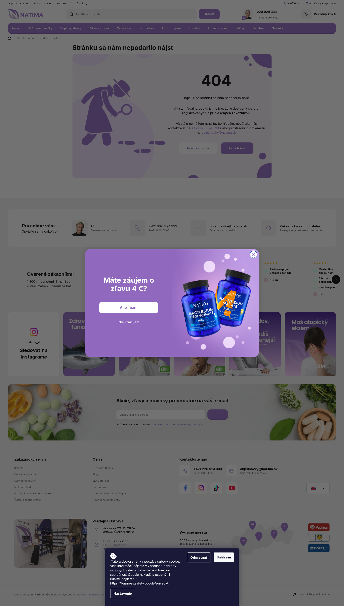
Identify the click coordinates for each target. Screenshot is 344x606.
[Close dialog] (253, 254)
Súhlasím (224, 557)
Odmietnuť (198, 557)
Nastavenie (122, 593)
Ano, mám (129, 308)
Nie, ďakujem (128, 322)
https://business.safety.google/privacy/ (139, 583)
